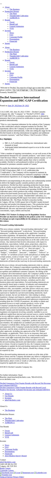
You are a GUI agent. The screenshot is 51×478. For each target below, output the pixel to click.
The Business (14, 9)
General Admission (16, 26)
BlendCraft (13, 24)
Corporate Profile (15, 37)
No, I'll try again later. (38, 90)
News (11, 33)
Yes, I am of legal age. (20, 90)
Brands (7, 20)
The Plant (13, 14)
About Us (8, 394)
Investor (8, 31)
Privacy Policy (18, 477)
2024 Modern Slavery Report (16, 456)
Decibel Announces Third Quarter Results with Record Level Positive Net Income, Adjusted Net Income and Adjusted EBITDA (25, 389)
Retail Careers (5, 468)
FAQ (11, 35)
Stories (7, 43)
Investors (8, 398)
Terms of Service (6, 477)
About (7, 7)
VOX (11, 28)
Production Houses (12, 11)
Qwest (11, 22)
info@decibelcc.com (12, 400)
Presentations (14, 39)
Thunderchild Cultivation (18, 16)
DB (42, 114)
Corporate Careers (7, 470)
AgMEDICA (14, 18)
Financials (13, 41)
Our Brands (9, 396)
